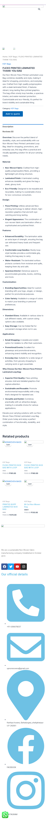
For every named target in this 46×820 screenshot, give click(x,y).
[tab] (23, 126)
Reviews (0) (8, 131)
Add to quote (13, 113)
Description (8, 126)
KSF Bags (13, 57)
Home (5, 57)
